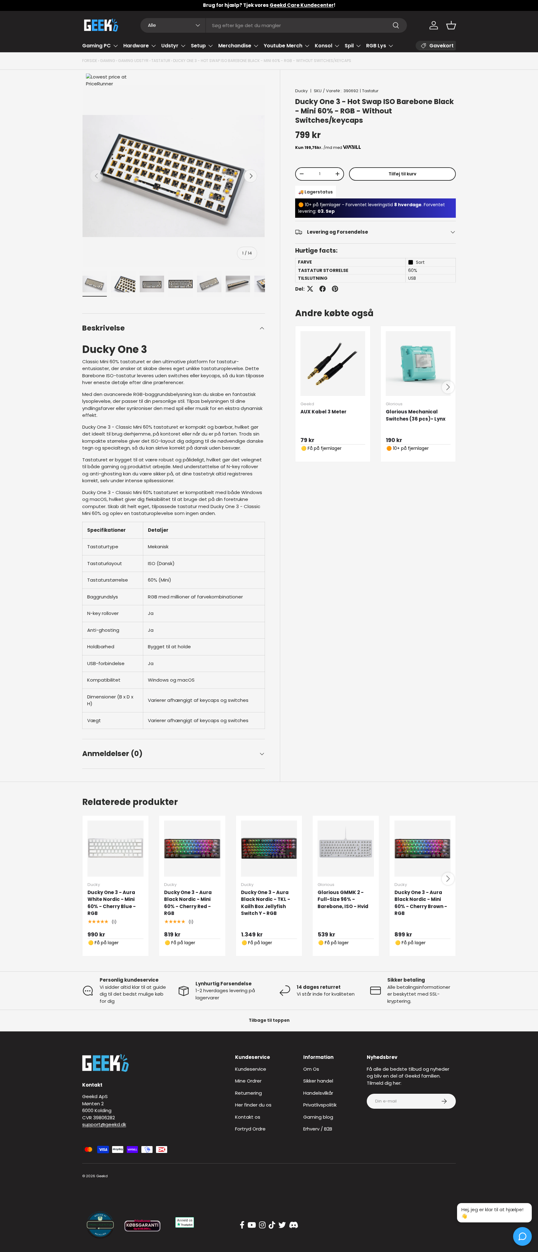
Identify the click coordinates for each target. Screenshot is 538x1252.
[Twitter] (282, 1225)
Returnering (248, 1093)
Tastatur (160, 60)
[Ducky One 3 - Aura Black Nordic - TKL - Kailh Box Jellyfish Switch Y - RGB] (269, 849)
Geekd (102, 1175)
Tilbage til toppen (269, 1020)
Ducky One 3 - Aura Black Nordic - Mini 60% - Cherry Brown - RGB (420, 903)
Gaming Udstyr (133, 60)
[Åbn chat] (522, 1236)
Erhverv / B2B (317, 1129)
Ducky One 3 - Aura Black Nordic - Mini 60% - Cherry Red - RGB (188, 903)
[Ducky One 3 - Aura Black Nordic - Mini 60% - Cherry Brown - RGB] (422, 849)
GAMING (107, 60)
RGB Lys (376, 45)
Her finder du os (253, 1105)
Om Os (311, 1069)
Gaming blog (318, 1117)
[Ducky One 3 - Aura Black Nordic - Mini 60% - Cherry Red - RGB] (192, 849)
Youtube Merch (283, 45)
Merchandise (234, 45)
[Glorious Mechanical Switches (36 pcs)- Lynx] (418, 363)
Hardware (136, 45)
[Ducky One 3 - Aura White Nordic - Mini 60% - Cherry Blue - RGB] (115, 849)
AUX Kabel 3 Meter (323, 411)
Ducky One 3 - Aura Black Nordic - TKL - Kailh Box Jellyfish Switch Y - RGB (265, 903)
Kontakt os (247, 1117)
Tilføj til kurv (402, 174)
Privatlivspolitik (320, 1105)
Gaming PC (96, 45)
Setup (198, 45)
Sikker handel (318, 1081)
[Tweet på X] (310, 289)
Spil (349, 45)
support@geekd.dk (104, 1124)
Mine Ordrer (248, 1081)
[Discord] (293, 1225)
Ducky (301, 91)
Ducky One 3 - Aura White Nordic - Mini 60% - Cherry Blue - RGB (111, 903)
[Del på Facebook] (322, 289)
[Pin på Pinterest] (335, 289)
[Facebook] (242, 1225)
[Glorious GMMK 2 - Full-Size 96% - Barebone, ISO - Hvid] (346, 849)
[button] (451, 25)
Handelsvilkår (318, 1093)
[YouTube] (252, 1225)
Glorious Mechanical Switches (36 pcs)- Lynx (416, 415)
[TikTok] (272, 1225)
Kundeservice (250, 1069)
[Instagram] (262, 1225)
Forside (89, 60)
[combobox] (273, 25)
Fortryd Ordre (250, 1129)
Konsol (323, 45)
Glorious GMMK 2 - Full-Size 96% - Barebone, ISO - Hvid (343, 899)
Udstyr (169, 45)
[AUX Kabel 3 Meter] (332, 363)
